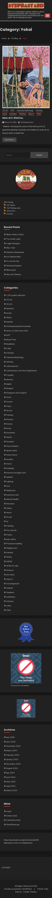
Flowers (9, 419)
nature (9, 508)
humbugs (10, 468)
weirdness (10, 597)
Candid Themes (30, 892)
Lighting (9, 481)
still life (9, 561)
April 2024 (10, 786)
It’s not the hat (12, 261)
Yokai (39, 114)
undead (9, 588)
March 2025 (11, 750)
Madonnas (10, 490)
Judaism (9, 477)
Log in (8, 811)
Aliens (9, 317)
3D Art (9, 304)
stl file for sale (12, 565)
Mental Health (12, 499)
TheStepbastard (26, 122)
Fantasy (39, 110)
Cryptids (10, 375)
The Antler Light (13, 239)
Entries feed (11, 815)
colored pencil (12, 366)
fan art (9, 410)
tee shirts (10, 574)
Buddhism (10, 344)
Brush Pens (11, 339)
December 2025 (13, 746)
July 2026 (10, 737)
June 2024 (10, 777)
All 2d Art (11, 211)
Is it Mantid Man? (13, 256)
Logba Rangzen (13, 243)
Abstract (10, 308)
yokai (8, 605)
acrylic (9, 313)
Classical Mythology (25, 110)
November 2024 (13, 764)
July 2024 (10, 772)
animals (9, 322)
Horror (9, 464)
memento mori (12, 495)
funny (4, 114)
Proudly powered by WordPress (18, 889)
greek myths (11, 450)
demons (9, 379)
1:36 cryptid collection (15, 295)
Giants (9, 437)
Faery (8, 406)
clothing (9, 362)
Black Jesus (11, 270)
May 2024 (10, 781)
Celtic (8, 348)
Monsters (10, 503)
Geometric (10, 432)
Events (10, 214)
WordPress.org (12, 824)
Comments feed (13, 820)
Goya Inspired (12, 446)
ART (13, 110)
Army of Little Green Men (17, 330)
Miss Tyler (10, 247)
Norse (8, 512)
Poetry (9, 534)
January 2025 (12, 759)
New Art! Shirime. (12, 118)
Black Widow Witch (15, 234)
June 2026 (10, 741)
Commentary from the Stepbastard (21, 370)
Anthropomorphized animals (18, 326)
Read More (9, 140)
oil (7, 521)
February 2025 (12, 755)
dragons (9, 388)
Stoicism (10, 570)
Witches (10, 601)
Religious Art (11, 548)
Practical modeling (14, 543)
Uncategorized (12, 583)
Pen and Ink (11, 530)
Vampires (10, 592)
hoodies (9, 459)
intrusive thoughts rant (16, 472)
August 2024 (12, 768)
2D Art (5, 110)
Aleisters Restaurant (15, 252)
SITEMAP (6, 867)
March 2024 (11, 790)
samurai (9, 552)
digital (8, 384)
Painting (22, 114)
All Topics (11, 205)
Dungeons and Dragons (16, 393)
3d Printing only (13, 208)
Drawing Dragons (14, 265)
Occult (9, 517)
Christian (10, 353)
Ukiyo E (31, 114)
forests (9, 424)
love (8, 486)
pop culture (11, 539)
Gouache (13, 114)
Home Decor (11, 455)
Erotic (8, 397)
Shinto (9, 557)
